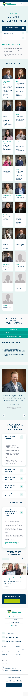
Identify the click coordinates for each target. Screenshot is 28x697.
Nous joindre (15, 625)
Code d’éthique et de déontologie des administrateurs (13, 51)
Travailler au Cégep (20, 648)
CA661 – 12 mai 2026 (10, 463)
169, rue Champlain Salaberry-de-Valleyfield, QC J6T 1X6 (7, 662)
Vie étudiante (5, 654)
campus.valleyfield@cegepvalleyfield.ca (13, 670)
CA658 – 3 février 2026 (11, 458)
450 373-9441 (8, 666)
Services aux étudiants (7, 651)
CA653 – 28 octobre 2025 (12, 449)
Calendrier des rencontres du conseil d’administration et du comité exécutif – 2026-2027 (13, 54)
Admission (4, 648)
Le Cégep (4, 646)
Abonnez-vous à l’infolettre (14, 684)
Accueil (3, 8)
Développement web (13, 694)
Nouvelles (18, 651)
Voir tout (23, 559)
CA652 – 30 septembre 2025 (12, 447)
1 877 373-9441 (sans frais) (10, 668)
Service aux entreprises (13, 641)
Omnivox (15, 619)
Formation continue (12, 637)
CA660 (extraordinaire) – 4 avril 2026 (14, 461)
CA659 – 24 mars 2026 (11, 460)
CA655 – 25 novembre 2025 (12, 453)
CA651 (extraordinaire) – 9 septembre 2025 (12, 446)
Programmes (10, 633)
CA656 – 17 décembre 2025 (12, 454)
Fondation (18, 646)
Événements (18, 654)
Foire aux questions (15, 622)
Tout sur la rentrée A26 (14, 0)
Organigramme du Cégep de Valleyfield (13, 48)
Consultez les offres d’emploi (12, 600)
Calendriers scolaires (15, 616)
